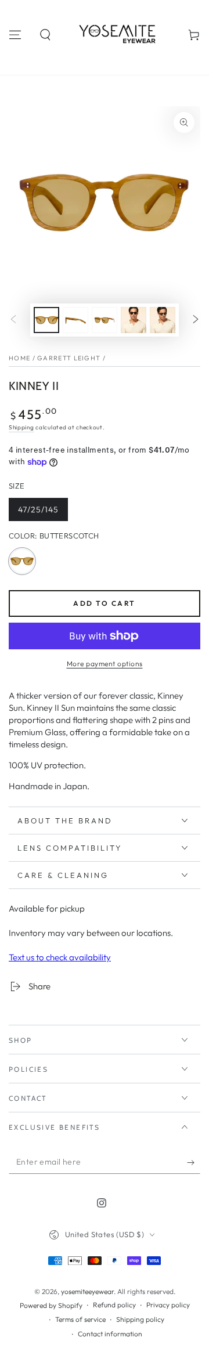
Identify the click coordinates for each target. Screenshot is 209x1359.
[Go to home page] (119, 35)
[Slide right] (195, 320)
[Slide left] (13, 320)
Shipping (21, 427)
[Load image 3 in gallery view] (104, 320)
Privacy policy (168, 1304)
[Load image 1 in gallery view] (46, 320)
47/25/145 (41, 512)
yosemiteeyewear (87, 1291)
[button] (45, 35)
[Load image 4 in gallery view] (133, 320)
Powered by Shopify (51, 1305)
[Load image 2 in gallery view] (75, 320)
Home (19, 358)
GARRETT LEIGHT (68, 358)
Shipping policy (140, 1319)
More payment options (105, 663)
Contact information (110, 1333)
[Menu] (15, 35)
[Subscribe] (193, 1162)
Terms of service (80, 1319)
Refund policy (114, 1304)
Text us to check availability (60, 957)
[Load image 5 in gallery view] (162, 320)
